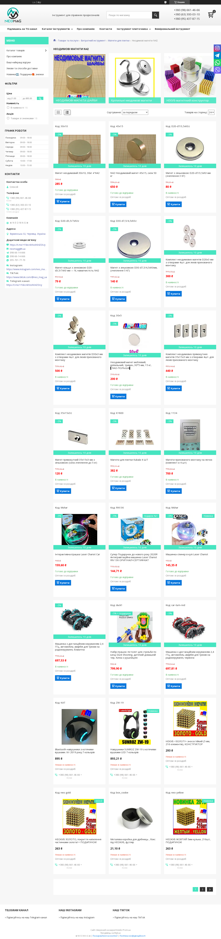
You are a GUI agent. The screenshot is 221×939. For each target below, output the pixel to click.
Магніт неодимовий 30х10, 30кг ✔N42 (77, 172)
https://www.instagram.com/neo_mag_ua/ (26, 269)
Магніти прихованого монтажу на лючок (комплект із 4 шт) (189, 461)
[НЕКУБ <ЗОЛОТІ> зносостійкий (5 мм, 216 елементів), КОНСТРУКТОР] (190, 719)
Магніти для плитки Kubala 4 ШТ (129, 459)
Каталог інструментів (56, 28)
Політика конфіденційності (132, 935)
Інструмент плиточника (132, 28)
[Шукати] (155, 15)
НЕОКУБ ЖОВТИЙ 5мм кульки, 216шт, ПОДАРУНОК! (188, 841)
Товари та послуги (68, 40)
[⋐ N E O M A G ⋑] (13, 15)
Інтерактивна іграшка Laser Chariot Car (77, 554)
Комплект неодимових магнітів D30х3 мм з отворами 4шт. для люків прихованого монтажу (79, 357)
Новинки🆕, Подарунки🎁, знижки (25, 74)
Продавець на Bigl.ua (110, 933)
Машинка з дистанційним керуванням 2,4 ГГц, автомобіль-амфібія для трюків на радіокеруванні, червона (190, 654)
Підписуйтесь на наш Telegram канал (26, 917)
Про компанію (86, 28)
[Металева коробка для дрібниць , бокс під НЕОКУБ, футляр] (134, 817)
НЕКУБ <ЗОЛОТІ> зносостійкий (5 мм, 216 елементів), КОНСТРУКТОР (188, 743)
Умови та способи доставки (22, 68)
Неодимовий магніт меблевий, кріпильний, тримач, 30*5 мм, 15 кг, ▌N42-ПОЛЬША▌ (130, 365)
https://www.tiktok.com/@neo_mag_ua (26, 277)
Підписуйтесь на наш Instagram (77, 917)
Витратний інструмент (93, 40)
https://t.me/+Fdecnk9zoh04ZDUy (27, 244)
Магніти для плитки (118, 40)
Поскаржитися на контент (105, 935)
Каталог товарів (15, 50)
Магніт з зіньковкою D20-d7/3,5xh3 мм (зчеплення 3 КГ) (188, 174)
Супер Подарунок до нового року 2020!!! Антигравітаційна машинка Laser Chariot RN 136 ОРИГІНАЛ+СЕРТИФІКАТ (133, 557)
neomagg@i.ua (17, 248)
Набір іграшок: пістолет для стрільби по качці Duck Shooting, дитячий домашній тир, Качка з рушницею (133, 654)
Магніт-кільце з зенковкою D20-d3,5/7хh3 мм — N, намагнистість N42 (77, 269)
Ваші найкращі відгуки (18, 62)
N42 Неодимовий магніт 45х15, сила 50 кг (133, 174)
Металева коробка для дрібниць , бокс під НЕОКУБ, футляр (132, 841)
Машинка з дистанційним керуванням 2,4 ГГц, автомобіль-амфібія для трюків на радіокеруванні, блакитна (79, 646)
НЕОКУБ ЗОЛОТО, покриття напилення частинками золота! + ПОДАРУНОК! (78, 841)
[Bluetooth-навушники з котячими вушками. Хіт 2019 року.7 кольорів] (79, 727)
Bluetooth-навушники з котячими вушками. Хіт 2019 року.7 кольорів (75, 751)
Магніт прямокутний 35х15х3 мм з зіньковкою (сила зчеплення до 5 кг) (76, 461)
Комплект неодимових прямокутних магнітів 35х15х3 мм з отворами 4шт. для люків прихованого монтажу (190, 357)
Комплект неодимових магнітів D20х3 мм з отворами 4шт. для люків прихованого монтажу (189, 262)
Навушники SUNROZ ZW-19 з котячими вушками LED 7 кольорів (133, 751)
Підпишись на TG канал (22, 28)
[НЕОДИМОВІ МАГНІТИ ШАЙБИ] (79, 78)
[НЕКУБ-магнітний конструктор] (190, 78)
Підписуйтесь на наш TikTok (129, 917)
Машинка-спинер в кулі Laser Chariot (187, 554)
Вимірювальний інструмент (172, 28)
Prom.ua (127, 930)
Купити (64, 201)
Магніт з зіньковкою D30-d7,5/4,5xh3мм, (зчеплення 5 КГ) (133, 269)
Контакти (105, 28)
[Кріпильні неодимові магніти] (135, 78)
